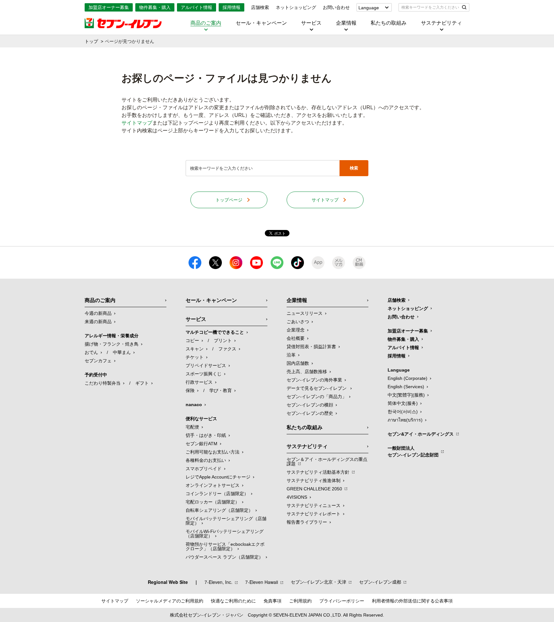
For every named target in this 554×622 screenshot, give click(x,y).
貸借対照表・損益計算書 (311, 346)
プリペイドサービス (206, 365)
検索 (354, 168)
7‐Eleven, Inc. (218, 582)
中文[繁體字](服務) (406, 394)
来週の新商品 (98, 321)
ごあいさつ (298, 321)
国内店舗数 (298, 363)
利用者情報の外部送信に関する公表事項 (412, 600)
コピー (192, 340)
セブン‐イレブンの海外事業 (314, 379)
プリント (223, 340)
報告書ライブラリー (307, 522)
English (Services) (406, 386)
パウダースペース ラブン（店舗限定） (224, 557)
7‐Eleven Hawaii (261, 582)
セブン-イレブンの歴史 (310, 413)
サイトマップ (137, 123)
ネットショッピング (296, 7)
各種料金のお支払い (206, 460)
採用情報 (231, 7)
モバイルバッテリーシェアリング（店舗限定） (226, 521)
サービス (311, 23)
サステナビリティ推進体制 (313, 480)
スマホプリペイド (204, 468)
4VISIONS (297, 497)
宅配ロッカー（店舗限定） (212, 501)
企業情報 (346, 23)
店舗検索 (260, 7)
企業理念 (296, 329)
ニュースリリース (305, 313)
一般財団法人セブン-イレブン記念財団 (413, 451)
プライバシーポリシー (341, 600)
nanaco (194, 404)
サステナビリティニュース (313, 505)
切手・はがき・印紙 (206, 435)
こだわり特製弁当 (103, 383)
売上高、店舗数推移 (307, 371)
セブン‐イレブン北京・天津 (318, 582)
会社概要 (296, 338)
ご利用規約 (300, 600)
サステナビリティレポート (313, 513)
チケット (195, 357)
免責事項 (272, 600)
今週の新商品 (98, 313)
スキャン (195, 348)
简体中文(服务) (403, 403)
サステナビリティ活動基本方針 (318, 472)
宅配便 (192, 427)
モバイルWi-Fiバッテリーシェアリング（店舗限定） (225, 533)
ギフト (142, 383)
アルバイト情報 (196, 7)
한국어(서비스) (403, 411)
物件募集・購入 (155, 7)
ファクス (227, 348)
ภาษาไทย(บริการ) (405, 419)
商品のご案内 (205, 23)
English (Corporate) (407, 378)
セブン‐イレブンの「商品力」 (317, 396)
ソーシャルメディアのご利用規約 (169, 600)
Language (368, 7)
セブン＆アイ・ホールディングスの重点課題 (327, 461)
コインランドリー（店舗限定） (217, 493)
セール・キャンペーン (261, 23)
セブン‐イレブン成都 (380, 582)
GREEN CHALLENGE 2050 (314, 488)
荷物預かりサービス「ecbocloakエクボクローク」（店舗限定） (225, 546)
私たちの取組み (389, 23)
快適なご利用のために (233, 600)
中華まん (122, 352)
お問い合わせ (336, 7)
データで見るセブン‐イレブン (317, 388)
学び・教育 (220, 390)
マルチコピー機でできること (215, 332)
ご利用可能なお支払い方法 (212, 451)
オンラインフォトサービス (212, 485)
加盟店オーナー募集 (108, 7)
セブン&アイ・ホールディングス (421, 434)
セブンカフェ (98, 360)
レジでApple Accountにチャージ (218, 476)
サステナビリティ (441, 23)
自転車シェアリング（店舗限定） (219, 510)
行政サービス (199, 382)
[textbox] (429, 7)
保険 (190, 390)
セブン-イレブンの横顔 (310, 404)
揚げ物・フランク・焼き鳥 (111, 344)
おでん (91, 352)
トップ (91, 41)
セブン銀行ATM (201, 443)
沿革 (291, 354)
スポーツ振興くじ (204, 373)
